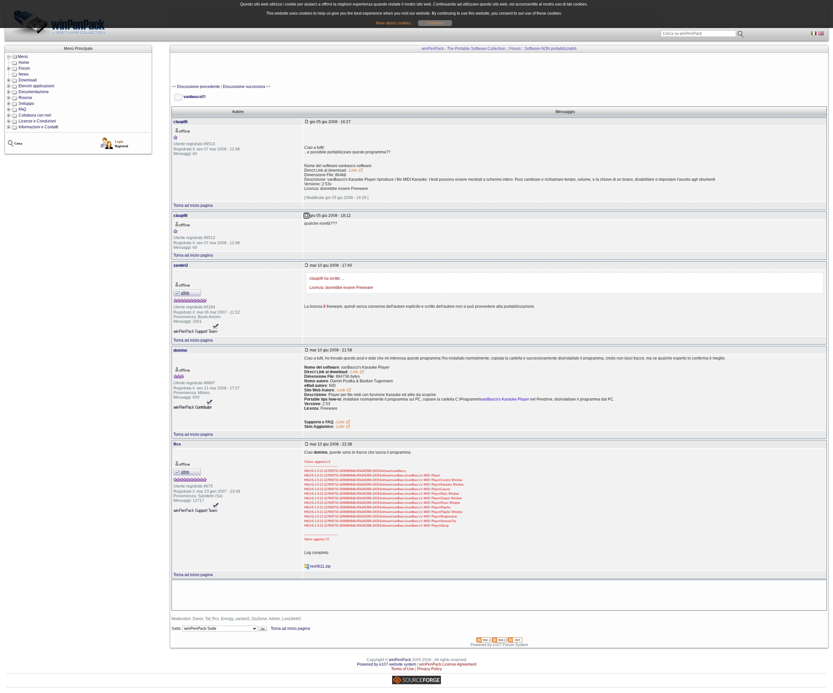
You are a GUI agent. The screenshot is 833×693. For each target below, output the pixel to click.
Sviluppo (26, 103)
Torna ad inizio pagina (193, 205)
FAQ (22, 109)
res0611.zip (320, 566)
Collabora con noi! (35, 115)
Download (28, 80)
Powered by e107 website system (386, 664)
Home (24, 62)
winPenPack (400, 660)
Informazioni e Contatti (38, 127)
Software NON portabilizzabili (551, 48)
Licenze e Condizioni (37, 121)
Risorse (25, 97)
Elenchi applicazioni (36, 86)
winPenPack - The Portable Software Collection (463, 48)
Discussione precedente (198, 86)
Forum (24, 68)
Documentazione (34, 92)
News (24, 74)
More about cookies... (395, 23)
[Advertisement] (289, 68)
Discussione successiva (244, 86)
